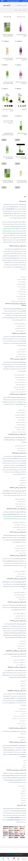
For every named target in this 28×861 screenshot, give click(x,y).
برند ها (19, 10)
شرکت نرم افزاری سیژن (10, 854)
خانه (23, 10)
